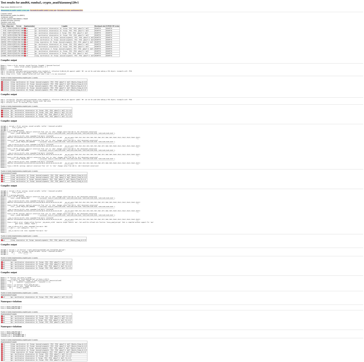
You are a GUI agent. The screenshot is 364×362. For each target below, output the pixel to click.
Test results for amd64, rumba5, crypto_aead (43, 10)
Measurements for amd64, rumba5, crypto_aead (15, 10)
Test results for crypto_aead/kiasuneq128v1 (70, 10)
